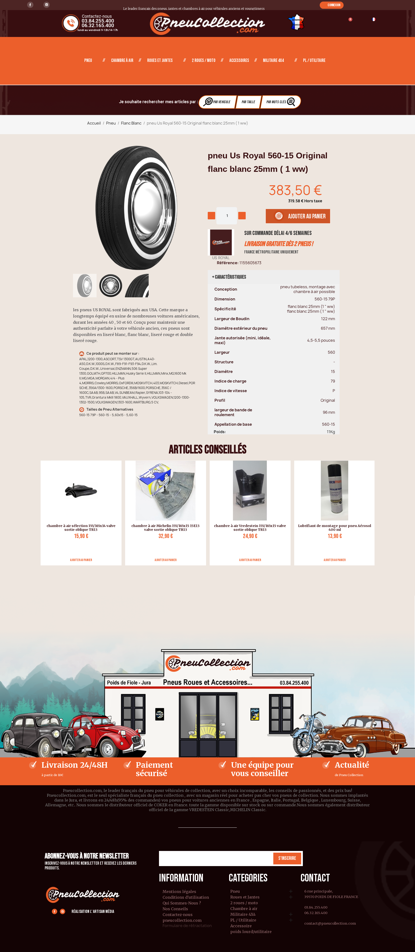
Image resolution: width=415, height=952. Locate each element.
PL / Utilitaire (314, 60)
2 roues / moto (203, 60)
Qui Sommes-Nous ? (182, 903)
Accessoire (241, 926)
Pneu (88, 60)
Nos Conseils (175, 908)
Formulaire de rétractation (187, 925)
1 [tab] (207, 569)
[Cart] (348, 22)
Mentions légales (179, 891)
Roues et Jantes (160, 60)
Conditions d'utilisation (186, 897)
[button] (331, 5)
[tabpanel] (79, 513)
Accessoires (239, 60)
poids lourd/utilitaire (251, 932)
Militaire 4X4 (273, 60)
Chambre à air (122, 60)
